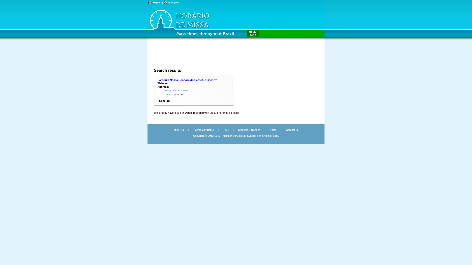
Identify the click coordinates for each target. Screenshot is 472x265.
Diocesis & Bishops (249, 130)
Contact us (292, 130)
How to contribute (203, 130)
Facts (273, 130)
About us (178, 130)
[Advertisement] (211, 56)
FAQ (226, 130)
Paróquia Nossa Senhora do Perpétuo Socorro (187, 80)
